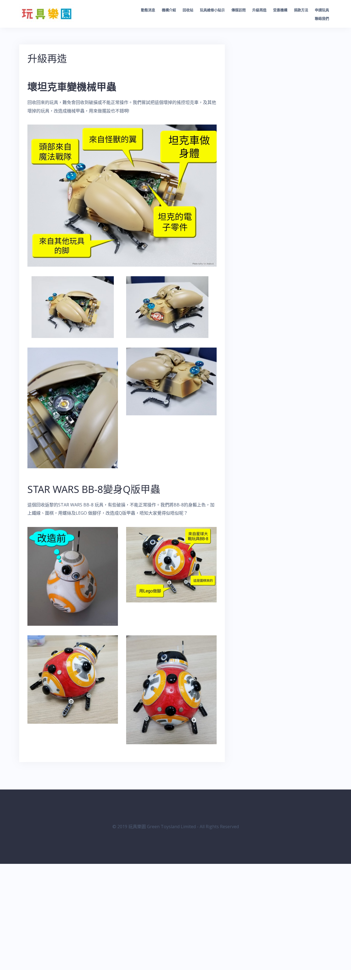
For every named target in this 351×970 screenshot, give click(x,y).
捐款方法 (301, 9)
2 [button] (175, 124)
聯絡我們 (322, 18)
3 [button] (182, 124)
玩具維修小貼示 (212, 9)
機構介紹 (169, 9)
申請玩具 (322, 9)
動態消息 (148, 9)
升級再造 (259, 9)
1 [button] (169, 124)
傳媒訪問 (238, 9)
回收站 (188, 9)
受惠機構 (280, 9)
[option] (175, 81)
